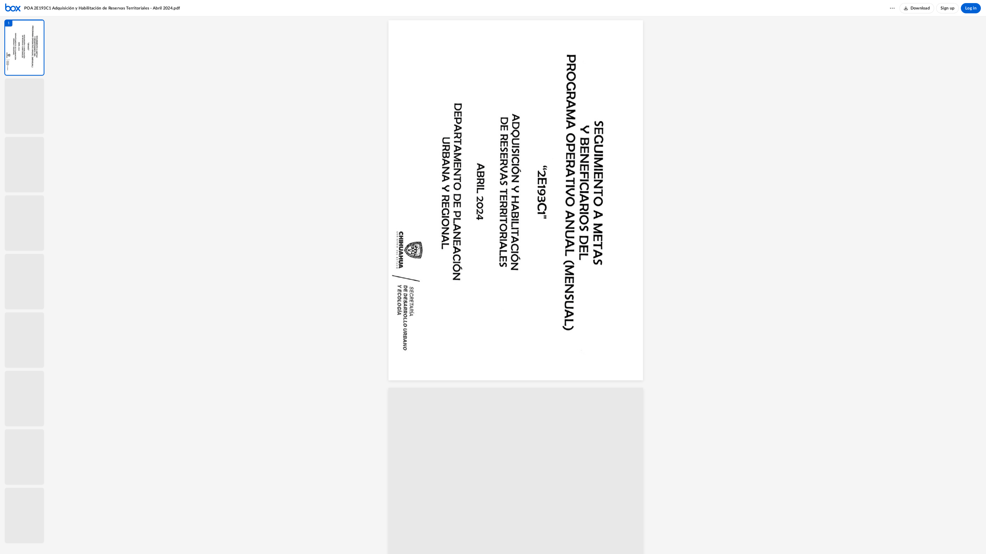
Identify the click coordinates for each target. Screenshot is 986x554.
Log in (970, 8)
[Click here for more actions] (892, 8)
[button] (24, 47)
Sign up (947, 8)
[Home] (13, 8)
